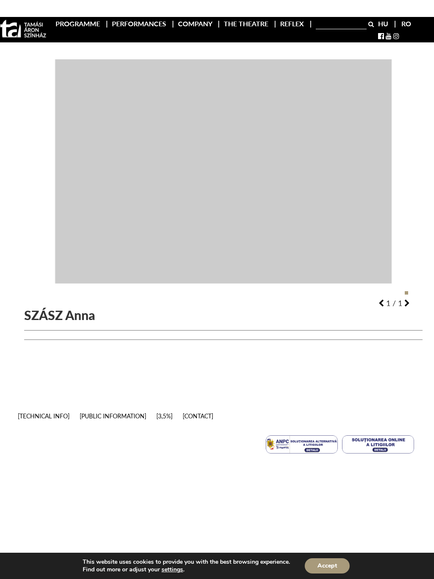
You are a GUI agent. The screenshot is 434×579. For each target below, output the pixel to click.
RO (406, 23)
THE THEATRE (247, 23)
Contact (197, 416)
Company (196, 23)
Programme (79, 23)
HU (384, 23)
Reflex (293, 23)
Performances (140, 23)
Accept (327, 566)
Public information (113, 416)
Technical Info (43, 416)
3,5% (164, 416)
